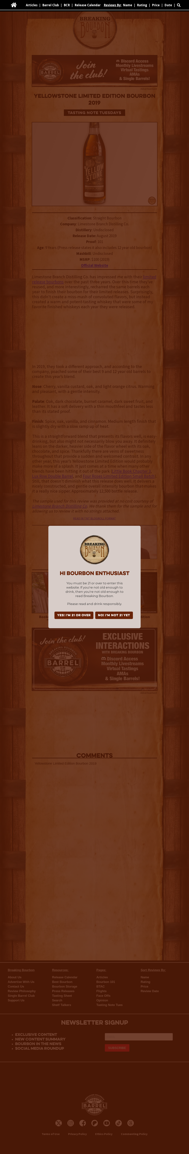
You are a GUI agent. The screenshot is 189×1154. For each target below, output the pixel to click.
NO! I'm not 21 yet (114, 615)
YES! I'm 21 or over (74, 615)
